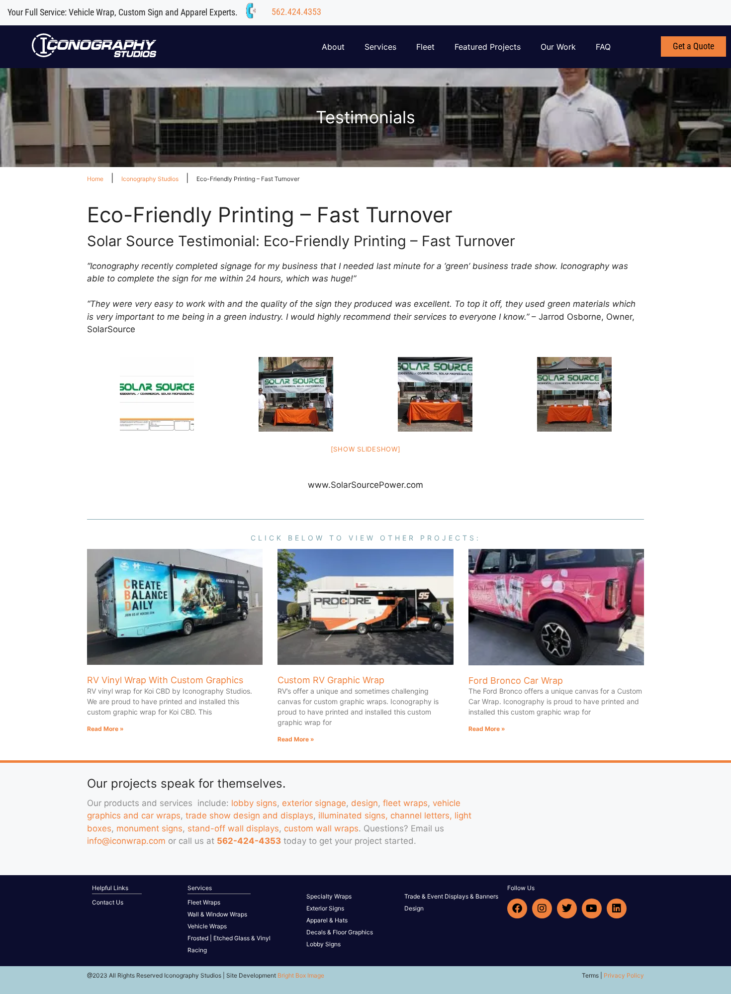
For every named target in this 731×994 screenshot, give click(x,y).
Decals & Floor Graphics (339, 932)
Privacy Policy (624, 975)
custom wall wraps (321, 828)
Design (414, 908)
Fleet (425, 47)
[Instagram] (542, 908)
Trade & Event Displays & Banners (451, 896)
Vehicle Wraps (207, 926)
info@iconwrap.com (126, 841)
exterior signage (314, 803)
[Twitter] (567, 908)
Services (380, 47)
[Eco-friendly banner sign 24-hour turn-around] (156, 394)
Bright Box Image (300, 975)
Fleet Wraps (203, 902)
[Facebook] (517, 908)
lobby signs (254, 803)
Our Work (558, 47)
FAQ (603, 47)
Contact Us (107, 902)
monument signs (149, 828)
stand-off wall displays (233, 828)
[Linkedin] (617, 908)
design (364, 803)
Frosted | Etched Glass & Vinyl (229, 938)
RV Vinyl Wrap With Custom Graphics (165, 680)
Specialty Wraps (329, 896)
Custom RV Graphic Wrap (330, 680)
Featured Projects (488, 47)
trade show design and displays (249, 815)
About (333, 47)
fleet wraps (405, 803)
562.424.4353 (296, 11)
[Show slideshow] (366, 449)
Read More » (105, 728)
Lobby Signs (323, 944)
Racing (197, 950)
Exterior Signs (325, 908)
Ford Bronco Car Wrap (515, 680)
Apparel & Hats (327, 920)
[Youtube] (592, 908)
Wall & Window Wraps (217, 914)
